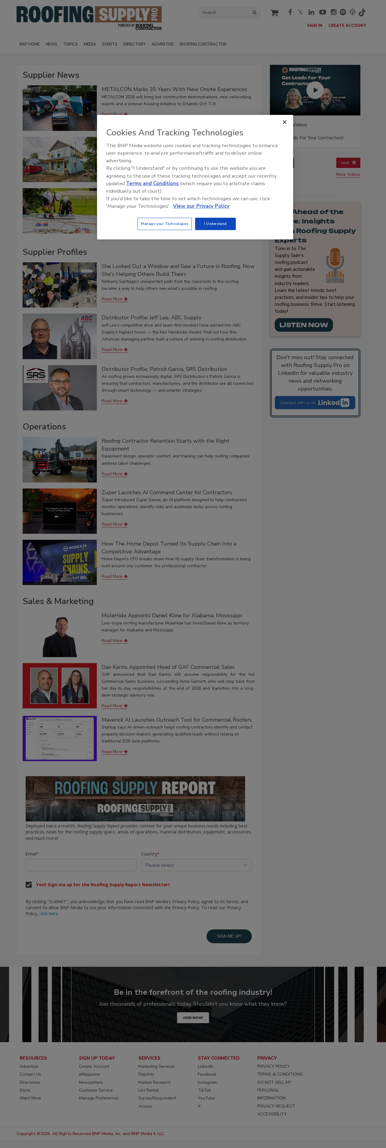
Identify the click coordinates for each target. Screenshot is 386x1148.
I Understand (215, 223)
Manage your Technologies (164, 223)
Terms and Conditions (152, 183)
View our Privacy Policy (201, 206)
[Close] (284, 122)
